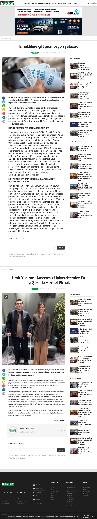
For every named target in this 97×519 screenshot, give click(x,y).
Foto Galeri (39, 485)
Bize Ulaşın (38, 503)
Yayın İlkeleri (4, 501)
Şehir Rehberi (71, 504)
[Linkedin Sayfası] (15, 492)
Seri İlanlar (70, 502)
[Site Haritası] (21, 492)
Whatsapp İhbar (21, 501)
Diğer (76, 3)
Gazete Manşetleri (72, 506)
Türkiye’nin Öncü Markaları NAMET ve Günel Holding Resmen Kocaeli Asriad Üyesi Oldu (85, 176)
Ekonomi (27, 3)
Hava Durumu (71, 487)
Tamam (86, 517)
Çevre (54, 3)
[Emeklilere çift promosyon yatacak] (33, 75)
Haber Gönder (21, 503)
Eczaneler (70, 493)
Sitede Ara (86, 487)
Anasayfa (4, 38)
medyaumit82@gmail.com (27, 432)
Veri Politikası (5, 503)
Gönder (60, 247)
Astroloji (85, 495)
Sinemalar (70, 499)
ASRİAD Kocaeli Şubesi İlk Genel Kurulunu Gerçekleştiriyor (85, 124)
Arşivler (38, 496)
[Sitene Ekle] (25, 492)
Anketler (85, 489)
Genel (60, 3)
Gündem (11, 269)
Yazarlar (38, 492)
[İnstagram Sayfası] (8, 492)
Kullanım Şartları (21, 499)
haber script (3, 516)
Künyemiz (39, 499)
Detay (87, 515)
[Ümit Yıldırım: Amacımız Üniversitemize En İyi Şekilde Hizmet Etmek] (33, 329)
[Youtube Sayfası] (11, 492)
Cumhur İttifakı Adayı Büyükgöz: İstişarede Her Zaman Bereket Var (85, 166)
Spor (64, 3)
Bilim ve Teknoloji (44, 3)
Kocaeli (34, 3)
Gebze (70, 3)
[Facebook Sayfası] (2, 492)
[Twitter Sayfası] (5, 492)
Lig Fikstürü (70, 495)
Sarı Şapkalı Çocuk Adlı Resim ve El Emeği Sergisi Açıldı (85, 148)
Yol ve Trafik (70, 489)
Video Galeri (39, 488)
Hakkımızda (4, 499)
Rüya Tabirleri (87, 493)
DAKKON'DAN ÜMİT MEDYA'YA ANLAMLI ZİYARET (84, 196)
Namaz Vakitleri (71, 491)
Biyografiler (86, 491)
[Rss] (18, 492)
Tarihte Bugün (71, 497)
